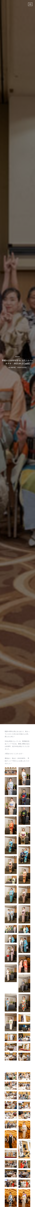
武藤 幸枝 (13, 367)
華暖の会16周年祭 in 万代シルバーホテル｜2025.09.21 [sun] (17, 362)
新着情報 (17, 356)
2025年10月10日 (22, 367)
